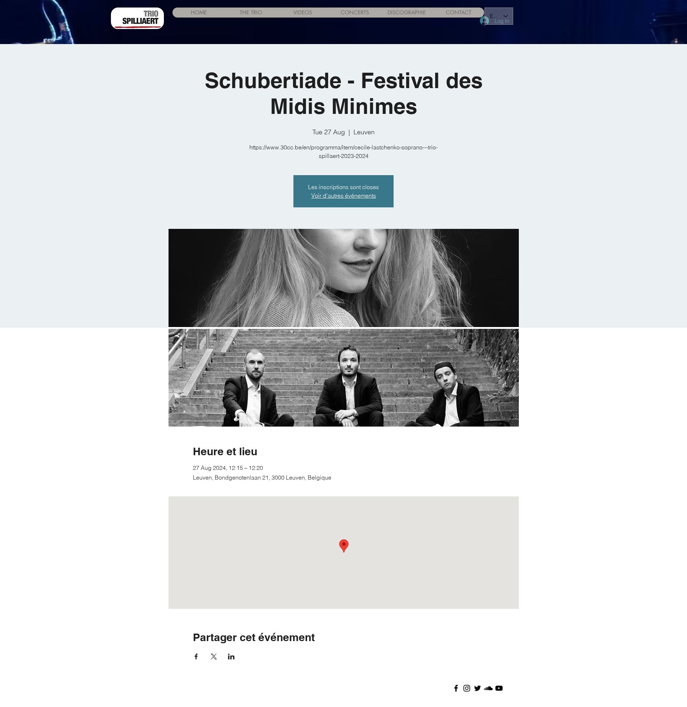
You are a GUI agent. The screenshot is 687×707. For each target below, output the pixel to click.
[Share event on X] (213, 656)
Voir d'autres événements (343, 195)
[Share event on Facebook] (196, 656)
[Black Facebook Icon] (456, 688)
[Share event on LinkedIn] (231, 656)
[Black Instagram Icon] (466, 688)
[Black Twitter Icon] (477, 688)
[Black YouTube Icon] (498, 688)
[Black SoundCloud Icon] (488, 688)
